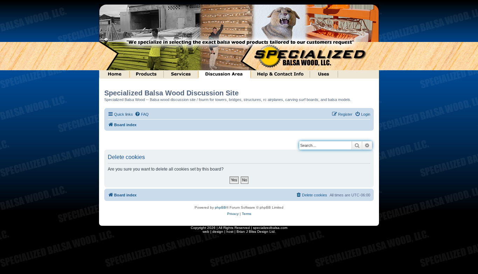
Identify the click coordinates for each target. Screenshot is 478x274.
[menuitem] (142, 114)
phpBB (220, 207)
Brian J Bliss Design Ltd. (256, 231)
